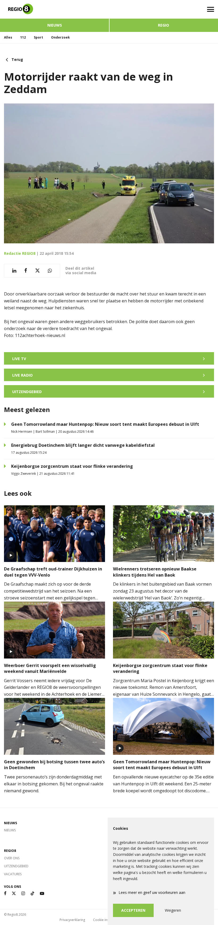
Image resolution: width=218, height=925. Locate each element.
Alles (8, 37)
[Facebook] (5, 893)
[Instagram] (23, 893)
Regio (163, 25)
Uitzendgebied (16, 866)
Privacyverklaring (72, 920)
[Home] (54, 9)
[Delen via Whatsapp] (50, 270)
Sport (38, 37)
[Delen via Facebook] (25, 270)
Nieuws (54, 25)
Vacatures (13, 874)
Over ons (11, 858)
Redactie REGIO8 (19, 253)
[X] (14, 893)
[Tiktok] (32, 893)
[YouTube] (42, 893)
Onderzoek (60, 37)
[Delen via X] (37, 270)
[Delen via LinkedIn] (14, 270)
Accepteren (133, 910)
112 (23, 37)
